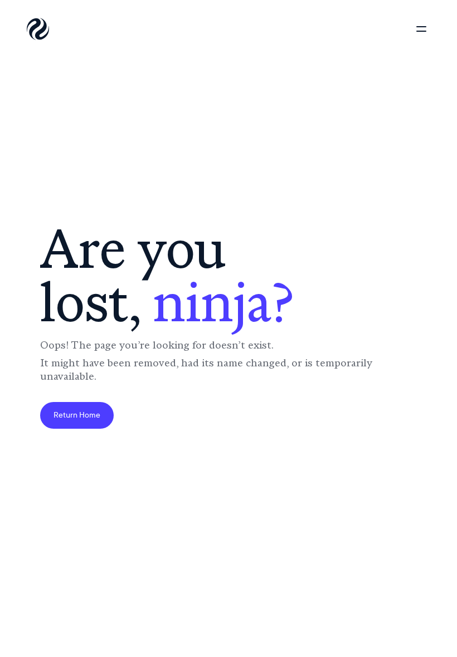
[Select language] (379, 29)
